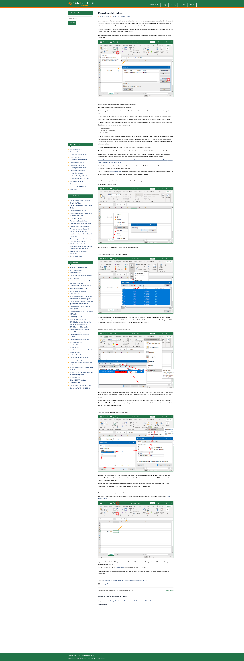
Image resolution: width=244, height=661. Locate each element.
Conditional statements (77, 165)
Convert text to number (79, 160)
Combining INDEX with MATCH (81, 178)
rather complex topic (115, 171)
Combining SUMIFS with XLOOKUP (80, 339)
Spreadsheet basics (76, 149)
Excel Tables (169, 590)
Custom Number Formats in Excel (80, 224)
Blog (164, 5)
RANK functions (74, 294)
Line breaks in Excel (76, 218)
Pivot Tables (73, 189)
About (192, 5)
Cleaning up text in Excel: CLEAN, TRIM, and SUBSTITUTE (116, 590)
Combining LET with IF (77, 317)
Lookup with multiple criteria (79, 355)
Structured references (79, 186)
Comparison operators (79, 168)
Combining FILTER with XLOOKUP (80, 388)
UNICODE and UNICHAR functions (80, 286)
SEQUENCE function (76, 270)
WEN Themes (101, 658)
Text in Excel (74, 152)
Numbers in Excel (75, 157)
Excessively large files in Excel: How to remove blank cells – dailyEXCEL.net (127, 601)
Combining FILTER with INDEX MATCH (81, 385)
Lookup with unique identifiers (79, 176)
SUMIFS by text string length (78, 327)
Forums (182, 5)
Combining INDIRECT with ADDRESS (81, 275)
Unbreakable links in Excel (78, 211)
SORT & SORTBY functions (78, 380)
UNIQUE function (75, 383)
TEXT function (74, 278)
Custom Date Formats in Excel (79, 226)
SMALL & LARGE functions (78, 291)
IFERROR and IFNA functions (78, 319)
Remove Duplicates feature (78, 221)
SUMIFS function (77, 173)
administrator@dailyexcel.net (121, 16)
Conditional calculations (77, 170)
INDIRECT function (75, 273)
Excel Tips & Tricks (106, 584)
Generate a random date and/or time (81, 311)
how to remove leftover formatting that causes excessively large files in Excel (125, 580)
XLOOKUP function (75, 342)
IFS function (73, 314)
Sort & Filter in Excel (76, 181)
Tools (173, 5)
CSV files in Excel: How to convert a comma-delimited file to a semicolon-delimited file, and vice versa (81, 246)
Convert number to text (79, 154)
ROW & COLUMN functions (78, 267)
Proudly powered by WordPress (77, 658)
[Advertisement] (80, 112)
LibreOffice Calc (119, 568)
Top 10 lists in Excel (76, 256)
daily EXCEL (154, 5)
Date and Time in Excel (77, 162)
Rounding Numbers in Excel (78, 288)
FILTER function (74, 377)
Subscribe (72, 23)
